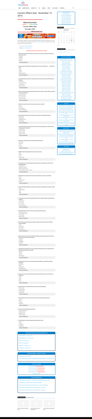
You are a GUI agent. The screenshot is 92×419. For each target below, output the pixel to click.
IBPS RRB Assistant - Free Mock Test (26, 338)
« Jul (58, 45)
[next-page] (20, 411)
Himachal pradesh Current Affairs (66, 71)
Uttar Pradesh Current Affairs (66, 96)
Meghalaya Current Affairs (66, 82)
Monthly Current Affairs (66, 23)
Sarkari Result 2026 (36, 373)
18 (61, 40)
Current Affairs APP (66, 12)
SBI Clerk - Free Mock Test (24, 340)
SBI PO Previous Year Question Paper (66, 105)
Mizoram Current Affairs (66, 84)
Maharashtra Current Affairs (66, 78)
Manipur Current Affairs (66, 81)
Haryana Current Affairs (66, 70)
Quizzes (43, 8)
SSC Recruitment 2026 (36, 371)
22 (71, 40)
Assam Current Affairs (66, 61)
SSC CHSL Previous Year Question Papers (66, 152)
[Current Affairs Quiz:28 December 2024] (49, 404)
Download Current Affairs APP (25, 356)
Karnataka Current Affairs (66, 75)
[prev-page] (18, 411)
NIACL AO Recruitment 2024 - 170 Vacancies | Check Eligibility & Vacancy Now (34, 380)
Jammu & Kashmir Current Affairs (66, 73)
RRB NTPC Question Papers (66, 151)
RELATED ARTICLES (21, 397)
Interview (62, 8)
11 (61, 38)
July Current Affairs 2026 (66, 16)
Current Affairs (25, 8)
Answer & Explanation (23, 62)
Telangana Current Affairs (66, 93)
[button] (73, 8)
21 (69, 40)
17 (58, 40)
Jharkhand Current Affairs (66, 74)
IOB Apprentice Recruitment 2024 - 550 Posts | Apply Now (30, 382)
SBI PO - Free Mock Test (24, 342)
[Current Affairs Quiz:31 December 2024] (23, 404)
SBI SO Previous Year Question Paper (66, 108)
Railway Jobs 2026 (36, 369)
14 (69, 38)
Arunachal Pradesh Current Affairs (66, 60)
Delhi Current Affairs (66, 66)
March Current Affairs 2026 (66, 22)
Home (19, 8)
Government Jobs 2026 (36, 368)
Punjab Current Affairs (66, 88)
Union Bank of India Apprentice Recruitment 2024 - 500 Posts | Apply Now (33, 385)
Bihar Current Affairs (66, 63)
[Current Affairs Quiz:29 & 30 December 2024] (36, 404)
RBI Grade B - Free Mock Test (25, 347)
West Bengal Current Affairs (66, 99)
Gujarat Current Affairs (66, 68)
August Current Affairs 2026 (66, 15)
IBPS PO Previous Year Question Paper (66, 109)
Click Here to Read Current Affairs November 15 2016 (36, 50)
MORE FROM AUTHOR (30, 397)
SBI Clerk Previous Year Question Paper (66, 106)
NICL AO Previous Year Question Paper (66, 135)
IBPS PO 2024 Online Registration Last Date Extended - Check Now (32, 390)
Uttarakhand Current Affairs (66, 98)
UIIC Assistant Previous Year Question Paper (66, 134)
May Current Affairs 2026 (66, 19)
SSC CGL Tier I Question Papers (66, 153)
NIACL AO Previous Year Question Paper (66, 143)
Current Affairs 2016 (27, 47)
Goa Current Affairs (66, 67)
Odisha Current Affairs (66, 86)
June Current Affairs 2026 (66, 18)
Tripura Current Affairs (66, 95)
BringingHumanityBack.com (64, 52)
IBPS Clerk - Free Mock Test (24, 345)
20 (66, 40)
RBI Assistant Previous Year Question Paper (66, 122)
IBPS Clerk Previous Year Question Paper (66, 111)
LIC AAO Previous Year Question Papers (66, 130)
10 (58, 38)
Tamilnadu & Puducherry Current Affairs (66, 92)
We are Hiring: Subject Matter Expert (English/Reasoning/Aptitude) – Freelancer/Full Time (36, 358)
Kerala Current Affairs (66, 77)
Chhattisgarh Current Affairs (66, 64)
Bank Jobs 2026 (36, 366)
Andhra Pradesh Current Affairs (66, 59)
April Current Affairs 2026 (66, 21)
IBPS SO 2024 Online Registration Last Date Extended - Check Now (32, 387)
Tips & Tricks (55, 8)
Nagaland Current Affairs (66, 85)
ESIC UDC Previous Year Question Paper (66, 141)
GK (39, 8)
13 (66, 38)
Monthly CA (33, 8)
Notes (49, 8)
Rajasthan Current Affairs (66, 89)
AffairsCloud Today (66, 14)
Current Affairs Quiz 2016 (27, 46)
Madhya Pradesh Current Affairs (66, 79)
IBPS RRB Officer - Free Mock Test (26, 335)
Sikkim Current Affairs (66, 91)
